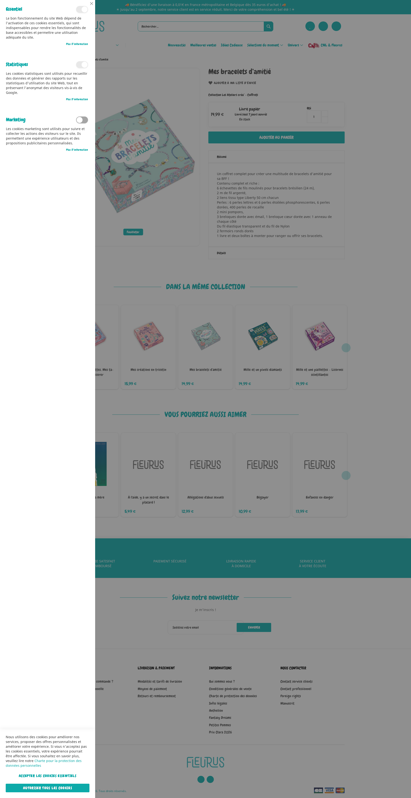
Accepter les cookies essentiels (47, 775)
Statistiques (82, 64)
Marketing (82, 119)
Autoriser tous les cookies (47, 788)
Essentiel (82, 9)
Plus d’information (77, 44)
